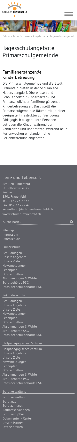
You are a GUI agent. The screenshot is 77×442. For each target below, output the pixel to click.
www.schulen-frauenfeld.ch (21, 214)
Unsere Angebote (34, 36)
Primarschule (10, 36)
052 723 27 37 (19, 201)
